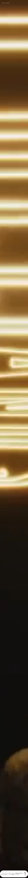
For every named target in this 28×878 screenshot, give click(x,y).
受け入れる (25, 873)
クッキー (5, 874)
